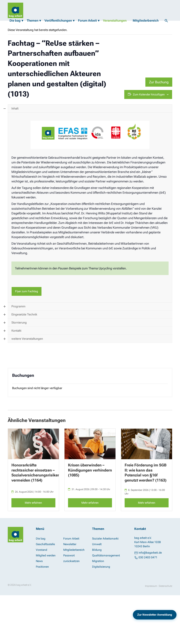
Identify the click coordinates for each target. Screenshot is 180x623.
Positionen (42, 566)
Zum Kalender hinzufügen (149, 94)
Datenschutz (165, 586)
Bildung (97, 549)
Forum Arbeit (87, 20)
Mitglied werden (46, 555)
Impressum (151, 586)
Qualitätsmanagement (106, 555)
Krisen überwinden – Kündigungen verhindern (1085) (90, 470)
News (39, 561)
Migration (98, 561)
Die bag (15, 20)
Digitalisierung (101, 566)
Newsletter (69, 544)
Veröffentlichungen (58, 20)
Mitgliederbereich (146, 20)
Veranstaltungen (115, 20)
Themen (32, 20)
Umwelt (97, 544)
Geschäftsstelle (45, 544)
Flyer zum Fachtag (26, 291)
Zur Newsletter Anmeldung (155, 614)
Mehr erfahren (33, 502)
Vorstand (41, 549)
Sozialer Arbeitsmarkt (105, 538)
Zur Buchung (159, 82)
